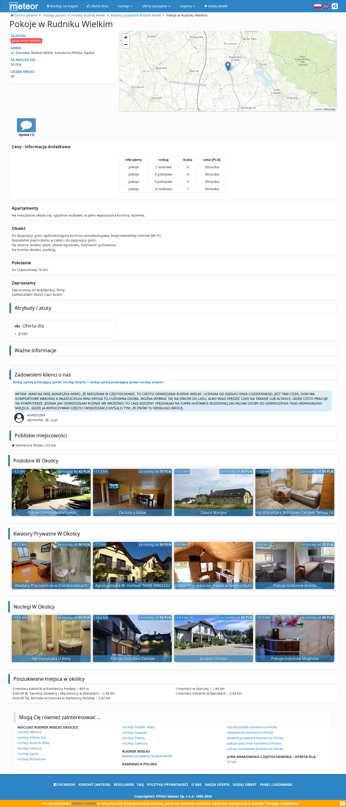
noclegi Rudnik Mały (33, 743)
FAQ (140, 784)
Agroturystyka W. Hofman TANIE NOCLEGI (132, 585)
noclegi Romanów (31, 759)
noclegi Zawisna (135, 743)
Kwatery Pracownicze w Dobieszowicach (51, 585)
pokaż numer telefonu (26, 41)
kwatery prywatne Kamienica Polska (255, 738)
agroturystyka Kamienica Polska (252, 727)
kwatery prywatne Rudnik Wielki (147, 756)
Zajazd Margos (214, 512)
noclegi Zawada (134, 732)
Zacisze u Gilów (132, 512)
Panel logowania (276, 784)
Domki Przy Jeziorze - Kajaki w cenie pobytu (213, 585)
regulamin (124, 784)
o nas (196, 784)
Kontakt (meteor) (94, 784)
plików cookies (84, 803)
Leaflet (318, 109)
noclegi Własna (29, 732)
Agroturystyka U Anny (51, 658)
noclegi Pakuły (133, 738)
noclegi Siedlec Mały (138, 727)
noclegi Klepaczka (31, 737)
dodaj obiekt (245, 784)
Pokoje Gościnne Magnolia (295, 658)
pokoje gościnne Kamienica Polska (254, 743)
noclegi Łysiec (28, 753)
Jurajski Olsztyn (213, 658)
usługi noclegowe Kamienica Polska (255, 748)
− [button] (125, 44)
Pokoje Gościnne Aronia (295, 585)
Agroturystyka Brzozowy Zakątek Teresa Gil (295, 512)
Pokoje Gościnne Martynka (51, 512)
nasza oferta (217, 784)
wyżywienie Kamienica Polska (250, 732)
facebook (65, 784)
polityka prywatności (167, 784)
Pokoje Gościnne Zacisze (132, 658)
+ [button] (125, 37)
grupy (232, 761)
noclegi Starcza (29, 748)
